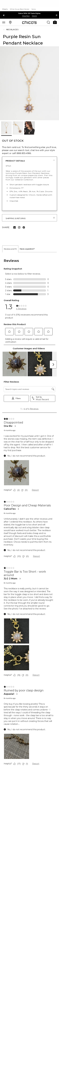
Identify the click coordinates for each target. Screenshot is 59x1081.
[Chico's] (29, 22)
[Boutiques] (10, 22)
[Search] (48, 22)
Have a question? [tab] (27, 249)
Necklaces (12, 29)
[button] (54, 22)
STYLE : (9, 166)
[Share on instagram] (19, 227)
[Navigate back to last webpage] (4, 29)
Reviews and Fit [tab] (10, 249)
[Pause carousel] (56, 15)
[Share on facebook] (14, 227)
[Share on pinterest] (24, 227)
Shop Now (26, 16)
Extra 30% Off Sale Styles (29, 13)
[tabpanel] (29, 512)
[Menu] (3, 22)
